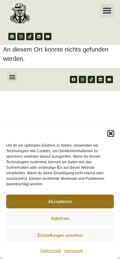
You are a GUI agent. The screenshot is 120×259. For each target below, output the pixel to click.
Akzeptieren (60, 201)
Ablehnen (60, 218)
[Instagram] (21, 36)
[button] (111, 133)
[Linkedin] (38, 36)
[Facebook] (12, 36)
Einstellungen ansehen (60, 235)
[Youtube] (47, 36)
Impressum (73, 251)
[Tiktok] (30, 36)
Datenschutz (50, 251)
